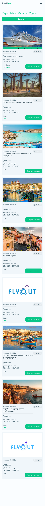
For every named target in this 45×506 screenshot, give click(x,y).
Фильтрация (22, 19)
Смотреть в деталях (33, 66)
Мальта (21, 56)
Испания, (9, 56)
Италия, (16, 56)
